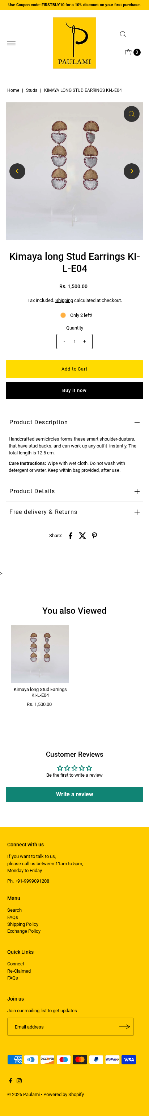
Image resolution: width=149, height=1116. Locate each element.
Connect (15, 963)
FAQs (12, 917)
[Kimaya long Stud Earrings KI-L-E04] (40, 654)
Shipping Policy (22, 924)
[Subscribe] (125, 1027)
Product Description (38, 422)
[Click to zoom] (132, 114)
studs (31, 90)
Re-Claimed (19, 971)
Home (13, 90)
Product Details (32, 491)
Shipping (64, 300)
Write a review (74, 794)
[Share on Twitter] (82, 535)
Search (14, 910)
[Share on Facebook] (70, 535)
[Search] (129, 34)
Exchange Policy (24, 931)
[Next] (132, 171)
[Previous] (17, 171)
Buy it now (74, 390)
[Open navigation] (11, 43)
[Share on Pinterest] (94, 535)
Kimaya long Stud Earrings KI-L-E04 (40, 692)
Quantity (74, 328)
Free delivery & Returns (43, 511)
